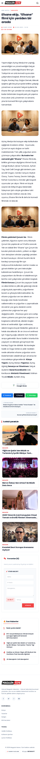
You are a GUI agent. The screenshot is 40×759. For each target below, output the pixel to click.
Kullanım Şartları (7, 734)
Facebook (8, 395)
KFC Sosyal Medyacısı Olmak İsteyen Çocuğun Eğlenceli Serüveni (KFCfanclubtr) (20, 636)
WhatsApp (32, 395)
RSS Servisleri (5, 720)
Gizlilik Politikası (6, 731)
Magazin (14, 10)
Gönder (28, 605)
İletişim (3, 717)
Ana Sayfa (5, 10)
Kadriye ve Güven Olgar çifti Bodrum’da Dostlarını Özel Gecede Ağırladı (21, 653)
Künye (3, 710)
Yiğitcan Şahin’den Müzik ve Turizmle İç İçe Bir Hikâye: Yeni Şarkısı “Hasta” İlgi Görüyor (21, 645)
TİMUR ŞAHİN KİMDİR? (13, 628)
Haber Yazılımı (13, 751)
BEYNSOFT (31, 751)
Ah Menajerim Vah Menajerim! (18, 659)
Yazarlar (4, 714)
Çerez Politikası (6, 738)
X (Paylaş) (19, 395)
